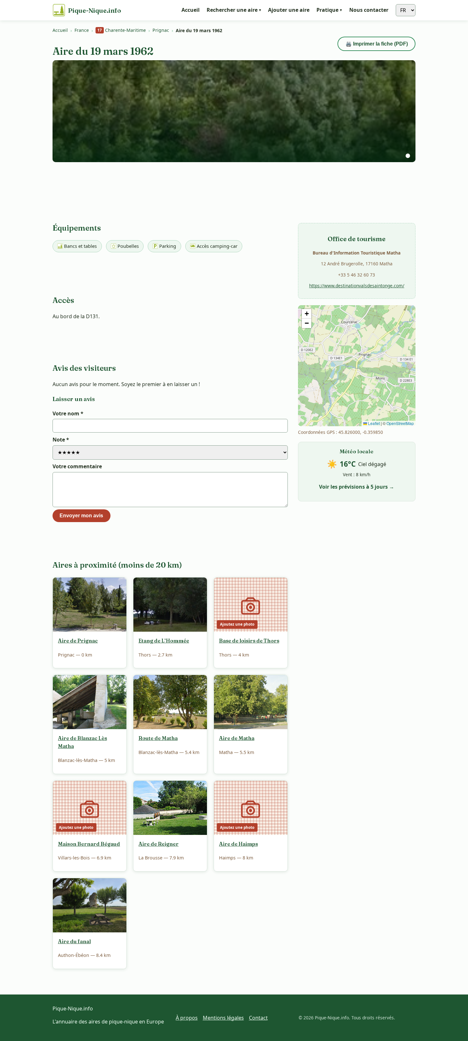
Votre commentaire (77, 466)
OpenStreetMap (400, 423)
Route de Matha (158, 738)
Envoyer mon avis (81, 515)
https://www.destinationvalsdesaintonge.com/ (356, 286)
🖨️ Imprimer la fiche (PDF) (376, 44)
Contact (258, 1017)
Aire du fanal (74, 941)
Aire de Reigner (158, 844)
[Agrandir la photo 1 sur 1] (234, 111)
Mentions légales (223, 1017)
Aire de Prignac (78, 640)
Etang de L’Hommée (163, 640)
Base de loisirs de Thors (249, 640)
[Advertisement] (356, 196)
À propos (187, 1017)
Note (61, 439)
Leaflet (373, 423)
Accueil (190, 10)
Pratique (329, 9)
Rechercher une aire (234, 9)
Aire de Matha (236, 738)
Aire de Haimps (238, 844)
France (81, 30)
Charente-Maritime (121, 30)
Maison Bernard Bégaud (89, 844)
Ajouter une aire (288, 10)
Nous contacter (368, 10)
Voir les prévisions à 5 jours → (356, 486)
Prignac (160, 30)
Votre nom (68, 413)
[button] (306, 314)
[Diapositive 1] (408, 156)
